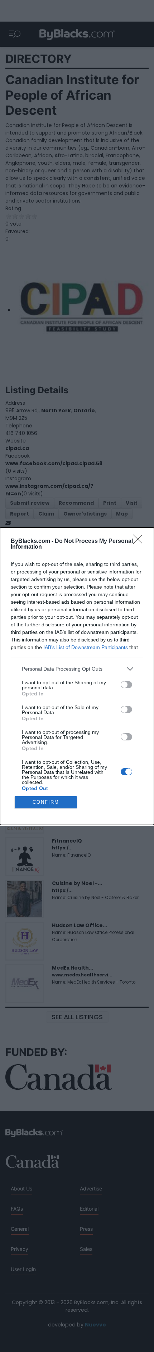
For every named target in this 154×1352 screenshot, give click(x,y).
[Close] (140, 541)
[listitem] (77, 669)
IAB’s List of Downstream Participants (85, 647)
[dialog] (77, 676)
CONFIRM (46, 802)
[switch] (126, 684)
